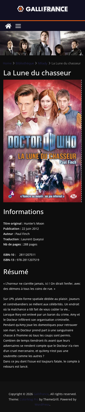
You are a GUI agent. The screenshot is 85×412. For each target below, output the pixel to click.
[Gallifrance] (8, 26)
